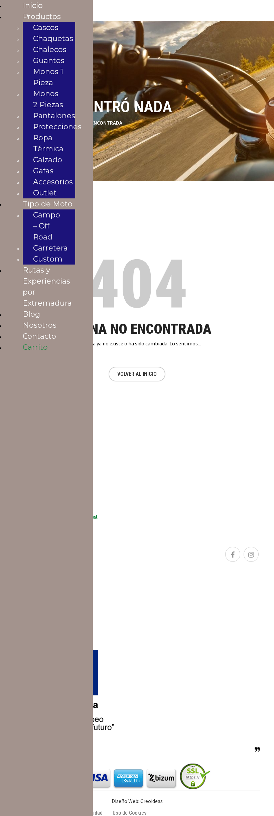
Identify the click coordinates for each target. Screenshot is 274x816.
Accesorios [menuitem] (53, 181)
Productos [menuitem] (42, 16)
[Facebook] (232, 554)
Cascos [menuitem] (45, 27)
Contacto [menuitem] (39, 336)
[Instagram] (251, 554)
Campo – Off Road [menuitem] (46, 225)
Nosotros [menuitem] (39, 325)
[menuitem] (35, 347)
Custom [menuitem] (47, 259)
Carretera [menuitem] (50, 248)
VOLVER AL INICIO (137, 374)
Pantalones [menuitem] (54, 115)
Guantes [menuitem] (48, 60)
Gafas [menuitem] (43, 170)
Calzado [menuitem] (47, 159)
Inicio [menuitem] (33, 5)
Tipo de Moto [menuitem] (48, 203)
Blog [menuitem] (31, 314)
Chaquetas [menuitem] (53, 38)
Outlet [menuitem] (45, 192)
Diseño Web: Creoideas (137, 801)
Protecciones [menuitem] (57, 126)
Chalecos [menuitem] (49, 49)
